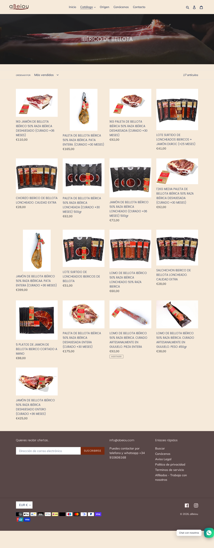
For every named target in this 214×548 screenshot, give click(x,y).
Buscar (160, 448)
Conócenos (162, 454)
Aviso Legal (163, 459)
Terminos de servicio (169, 470)
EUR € (23, 505)
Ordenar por (23, 75)
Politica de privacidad (170, 464)
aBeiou (194, 514)
